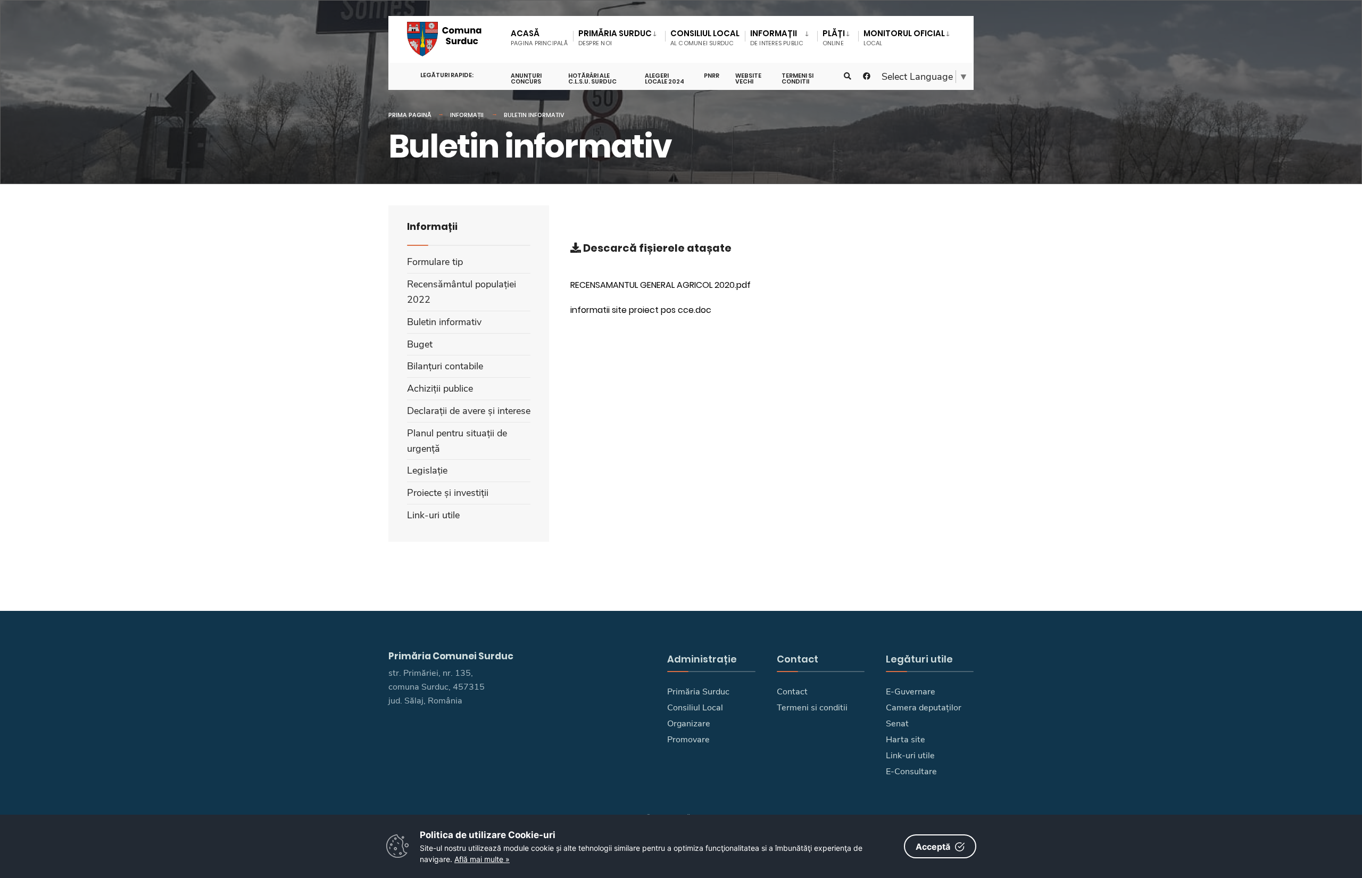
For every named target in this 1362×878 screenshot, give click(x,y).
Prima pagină (409, 115)
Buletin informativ (534, 115)
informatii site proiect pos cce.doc (640, 310)
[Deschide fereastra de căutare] (847, 76)
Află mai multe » (482, 859)
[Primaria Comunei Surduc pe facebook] (866, 76)
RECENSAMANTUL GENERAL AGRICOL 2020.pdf (660, 285)
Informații (467, 115)
